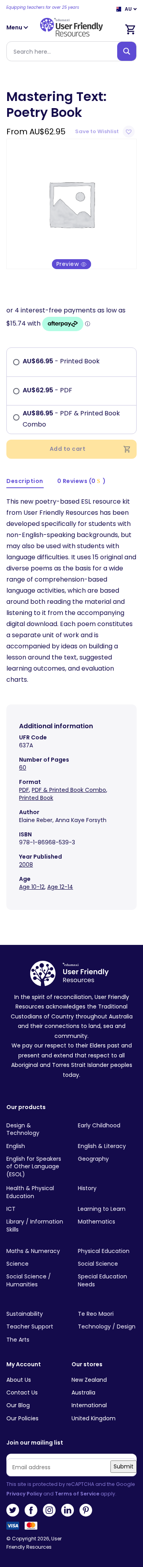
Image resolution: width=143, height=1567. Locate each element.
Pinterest (85, 1510)
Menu (14, 27)
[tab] (25, 482)
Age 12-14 (60, 887)
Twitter (12, 1510)
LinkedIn (67, 1510)
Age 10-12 (31, 887)
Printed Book (36, 798)
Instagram (49, 1510)
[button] (106, 131)
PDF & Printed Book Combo (69, 790)
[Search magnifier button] (126, 51)
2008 (26, 865)
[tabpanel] (71, 204)
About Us (18, 1380)
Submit (123, 1466)
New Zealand (89, 1380)
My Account (23, 1364)
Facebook (31, 1510)
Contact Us (22, 1392)
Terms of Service (77, 1493)
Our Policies (22, 1418)
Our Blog (18, 1405)
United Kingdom (94, 1418)
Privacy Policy (24, 1493)
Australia (83, 1392)
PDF (24, 790)
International (89, 1405)
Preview (68, 264)
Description (24, 481)
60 (22, 768)
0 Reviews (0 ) (81, 481)
